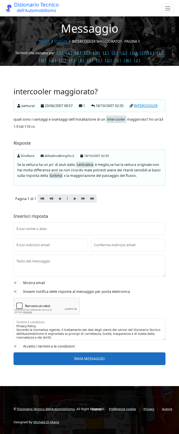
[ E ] (106, 53)
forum (61, 41)
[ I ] (142, 53)
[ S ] (90, 60)
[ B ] (78, 53)
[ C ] (87, 53)
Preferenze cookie (122, 409)
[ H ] (133, 53)
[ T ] (99, 60)
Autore (167, 409)
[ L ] (160, 53)
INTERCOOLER (146, 105)
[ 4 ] (60, 53)
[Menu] (168, 8)
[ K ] (151, 53)
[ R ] (81, 60)
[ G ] (123, 53)
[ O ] (62, 60)
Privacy (148, 409)
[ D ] (96, 53)
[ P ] (72, 60)
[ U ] (108, 60)
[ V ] (118, 60)
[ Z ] (137, 60)
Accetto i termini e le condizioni (49, 346)
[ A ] (69, 53)
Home (44, 41)
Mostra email (34, 282)
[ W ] (127, 60)
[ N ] (52, 60)
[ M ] (42, 60)
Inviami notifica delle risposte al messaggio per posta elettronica (76, 291)
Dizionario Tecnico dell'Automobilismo (46, 409)
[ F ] (114, 53)
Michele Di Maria (46, 422)
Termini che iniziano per (35, 53)
